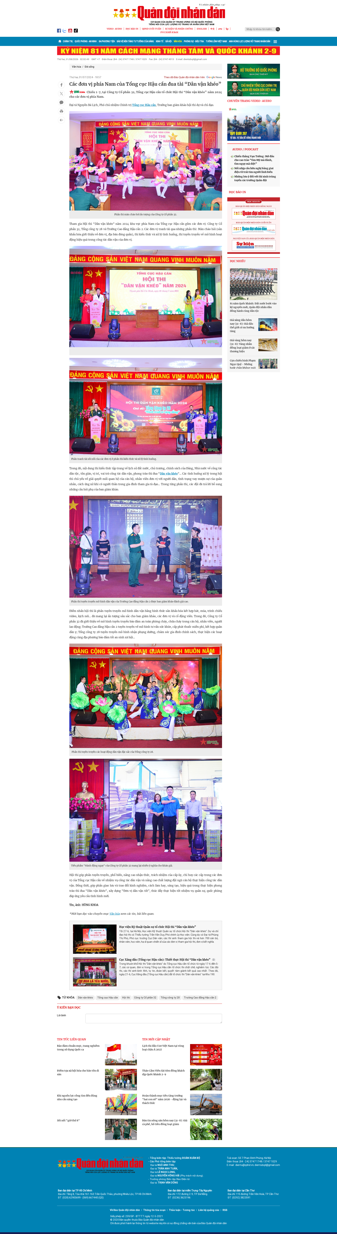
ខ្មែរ (227, 28)
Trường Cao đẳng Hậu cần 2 (200, 997)
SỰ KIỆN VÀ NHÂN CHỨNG (179, 28)
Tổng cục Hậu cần (144, 105)
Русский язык (169, 32)
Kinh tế (159, 41)
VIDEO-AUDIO (114, 28)
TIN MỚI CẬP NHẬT (156, 1039)
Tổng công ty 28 (170, 997)
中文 (212, 28)
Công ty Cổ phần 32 (145, 997)
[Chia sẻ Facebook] (61, 84)
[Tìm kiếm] (278, 29)
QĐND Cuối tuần (151, 28)
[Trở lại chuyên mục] (61, 120)
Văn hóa (178, 41)
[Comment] (61, 102)
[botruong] (253, 71)
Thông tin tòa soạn (154, 1210)
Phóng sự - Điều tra (194, 41)
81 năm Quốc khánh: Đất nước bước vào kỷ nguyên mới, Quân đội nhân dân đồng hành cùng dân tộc (253, 307)
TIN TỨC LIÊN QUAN (71, 1039)
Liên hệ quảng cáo (208, 1210)
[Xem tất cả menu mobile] (275, 41)
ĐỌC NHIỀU (237, 261)
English (202, 28)
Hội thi (126, 997)
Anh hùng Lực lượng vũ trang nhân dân (249, 41)
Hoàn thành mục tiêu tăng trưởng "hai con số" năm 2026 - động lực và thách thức (164, 1099)
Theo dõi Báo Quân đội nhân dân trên (184, 77)
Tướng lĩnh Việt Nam (216, 41)
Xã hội (168, 41)
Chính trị (67, 41)
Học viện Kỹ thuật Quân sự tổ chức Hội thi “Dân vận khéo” (157, 927)
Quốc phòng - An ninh (86, 41)
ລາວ (220, 28)
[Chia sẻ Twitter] (61, 93)
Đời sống (89, 66)
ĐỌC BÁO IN (132, 28)
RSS (225, 1210)
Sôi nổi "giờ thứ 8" (68, 1120)
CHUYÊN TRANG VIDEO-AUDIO (249, 101)
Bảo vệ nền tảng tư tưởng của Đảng (135, 41)
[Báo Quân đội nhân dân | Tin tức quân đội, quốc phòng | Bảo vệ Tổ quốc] (168, 14)
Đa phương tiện (107, 41)
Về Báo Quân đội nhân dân (125, 1210)
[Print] (61, 111)
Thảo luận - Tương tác (182, 1210)
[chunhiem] (253, 88)
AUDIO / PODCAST (245, 149)
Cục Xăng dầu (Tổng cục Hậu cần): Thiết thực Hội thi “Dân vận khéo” (164, 959)
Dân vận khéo (169, 473)
